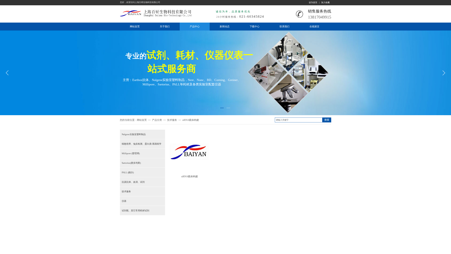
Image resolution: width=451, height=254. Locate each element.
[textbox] (298, 119)
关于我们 (165, 26)
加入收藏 (325, 2)
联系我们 (284, 26)
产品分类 (157, 120)
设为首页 (313, 2)
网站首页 (135, 26)
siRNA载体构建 (190, 120)
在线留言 (314, 26)
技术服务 (172, 120)
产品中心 (195, 26)
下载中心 (255, 26)
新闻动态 (225, 26)
